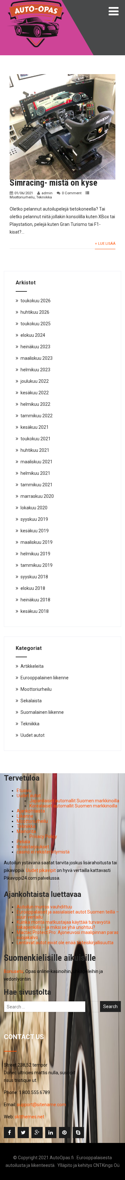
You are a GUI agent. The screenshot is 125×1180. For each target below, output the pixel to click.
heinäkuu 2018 (35, 599)
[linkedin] (50, 1132)
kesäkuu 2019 (35, 530)
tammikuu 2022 (37, 415)
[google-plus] (37, 1132)
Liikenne (25, 816)
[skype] (78, 1132)
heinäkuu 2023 (35, 346)
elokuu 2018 (33, 588)
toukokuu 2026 (36, 300)
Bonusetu (13, 971)
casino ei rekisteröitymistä (43, 851)
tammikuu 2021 (37, 484)
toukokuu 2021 (36, 438)
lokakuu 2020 (34, 507)
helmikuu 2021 (35, 473)
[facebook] (9, 1132)
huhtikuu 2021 (35, 450)
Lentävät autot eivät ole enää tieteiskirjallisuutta (65, 942)
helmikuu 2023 (35, 369)
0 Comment (71, 193)
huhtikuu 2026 (35, 312)
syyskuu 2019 (34, 519)
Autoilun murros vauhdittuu (44, 906)
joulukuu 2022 (35, 381)
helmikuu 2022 (35, 404)
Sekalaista (31, 700)
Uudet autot (33, 735)
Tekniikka (44, 197)
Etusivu (24, 790)
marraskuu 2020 (37, 496)
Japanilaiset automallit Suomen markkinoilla (74, 800)
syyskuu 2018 (34, 576)
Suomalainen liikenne (42, 712)
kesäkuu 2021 (35, 427)
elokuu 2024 (33, 335)
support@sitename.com (41, 1104)
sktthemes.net (29, 1116)
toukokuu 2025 (36, 323)
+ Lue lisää (105, 244)
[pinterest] (64, 1132)
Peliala (23, 841)
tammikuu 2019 (37, 565)
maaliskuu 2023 (37, 358)
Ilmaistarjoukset (33, 846)
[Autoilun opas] (36, 2)
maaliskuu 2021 (37, 461)
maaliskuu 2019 (37, 542)
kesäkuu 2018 (35, 611)
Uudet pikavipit (41, 870)
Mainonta (26, 831)
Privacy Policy (43, 836)
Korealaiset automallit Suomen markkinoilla (73, 805)
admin (47, 193)
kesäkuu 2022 (35, 392)
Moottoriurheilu (22, 197)
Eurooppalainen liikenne (45, 677)
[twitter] (23, 1132)
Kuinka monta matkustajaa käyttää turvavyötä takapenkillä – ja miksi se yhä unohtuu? (63, 925)
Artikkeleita (32, 666)
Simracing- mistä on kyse (53, 183)
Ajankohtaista (31, 811)
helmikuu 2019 (35, 553)
